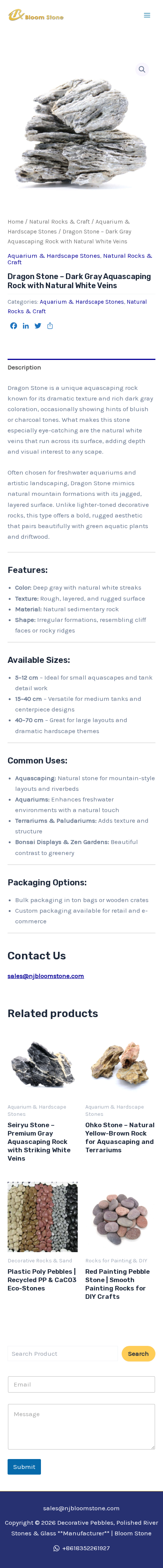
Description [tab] (24, 367)
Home (16, 221)
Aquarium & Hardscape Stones (54, 255)
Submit (24, 1466)
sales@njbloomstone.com (46, 976)
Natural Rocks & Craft (59, 221)
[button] (142, 69)
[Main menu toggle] (147, 15)
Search (138, 1353)
